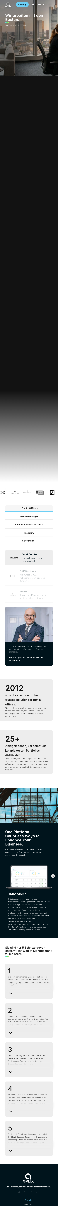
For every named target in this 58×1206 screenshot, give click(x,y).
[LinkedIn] (37, 1192)
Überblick (28, 1204)
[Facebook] (31, 1192)
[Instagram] (25, 1192)
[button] (40, 4)
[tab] (29, 508)
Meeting (22, 4)
